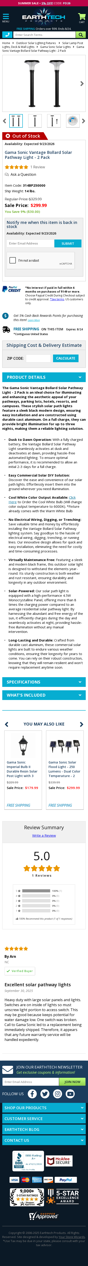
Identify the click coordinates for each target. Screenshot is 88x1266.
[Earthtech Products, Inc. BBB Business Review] (24, 1161)
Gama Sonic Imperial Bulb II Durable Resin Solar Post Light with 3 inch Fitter (22, 771)
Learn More (34, 320)
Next (82, 83)
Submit (68, 243)
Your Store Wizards (72, 1237)
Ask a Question (23, 174)
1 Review (37, 166)
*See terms (57, 299)
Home (6, 43)
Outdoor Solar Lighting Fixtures (36, 43)
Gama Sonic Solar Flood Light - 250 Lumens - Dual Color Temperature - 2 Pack (64, 771)
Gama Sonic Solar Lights (55, 47)
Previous (6, 724)
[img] (16, 166)
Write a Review (44, 835)
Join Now (72, 1082)
